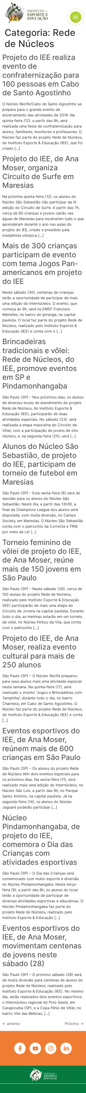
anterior (11, 1023)
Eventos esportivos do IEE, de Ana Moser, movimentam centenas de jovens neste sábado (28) (41, 946)
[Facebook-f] (20, 1048)
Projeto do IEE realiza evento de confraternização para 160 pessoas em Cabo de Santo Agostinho (40, 75)
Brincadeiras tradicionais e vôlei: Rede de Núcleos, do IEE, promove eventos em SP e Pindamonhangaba (39, 363)
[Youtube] (35, 1048)
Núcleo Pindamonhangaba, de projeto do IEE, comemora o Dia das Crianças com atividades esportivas (41, 840)
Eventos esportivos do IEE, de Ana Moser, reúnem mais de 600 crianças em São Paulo (41, 744)
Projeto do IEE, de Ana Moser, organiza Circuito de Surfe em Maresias (40, 172)
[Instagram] (50, 1048)
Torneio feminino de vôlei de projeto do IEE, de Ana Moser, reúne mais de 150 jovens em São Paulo (41, 560)
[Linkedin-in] (66, 1048)
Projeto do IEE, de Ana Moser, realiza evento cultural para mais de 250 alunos (40, 651)
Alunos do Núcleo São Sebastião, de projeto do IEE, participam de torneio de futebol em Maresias (40, 464)
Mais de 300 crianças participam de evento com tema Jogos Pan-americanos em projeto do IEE (42, 263)
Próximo (74, 1023)
